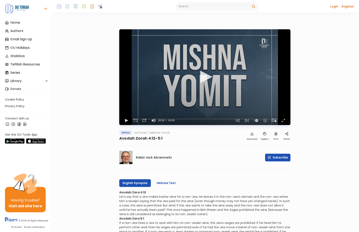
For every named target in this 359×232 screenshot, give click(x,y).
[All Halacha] (75, 6)
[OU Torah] (59, 6)
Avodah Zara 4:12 (132, 192)
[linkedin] (7, 124)
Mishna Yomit (160, 133)
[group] (153, 120)
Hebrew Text (166, 183)
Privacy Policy (15, 106)
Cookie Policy (14, 99)
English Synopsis (135, 183)
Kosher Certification (34, 227)
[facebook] (19, 124)
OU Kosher (16, 227)
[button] (334, 6)
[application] (204, 77)
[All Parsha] (84, 6)
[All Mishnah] (67, 6)
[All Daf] (92, 6)
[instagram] (13, 124)
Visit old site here (25, 206)
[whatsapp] (24, 124)
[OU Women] (100, 6)
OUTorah (140, 132)
